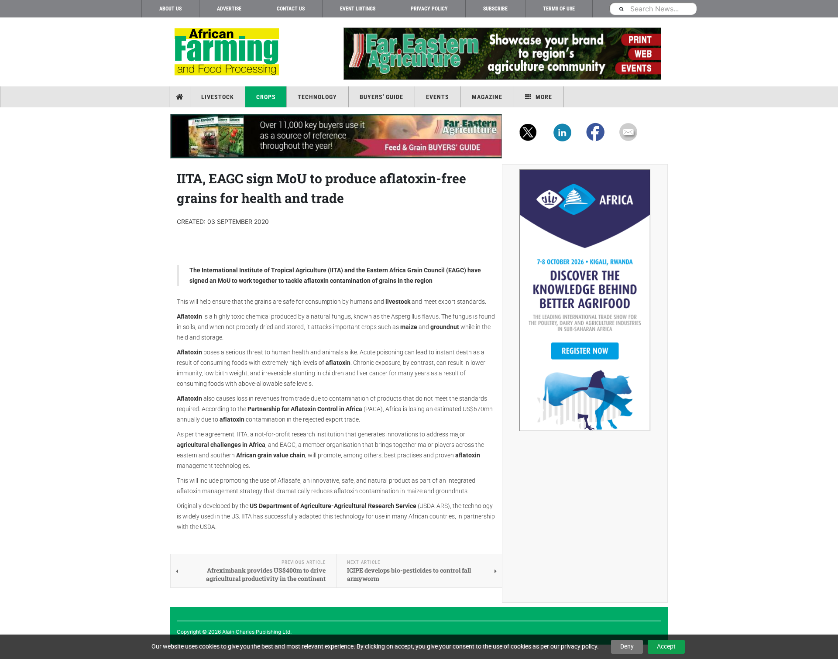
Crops (266, 96)
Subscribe (495, 9)
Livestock (217, 96)
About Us (170, 9)
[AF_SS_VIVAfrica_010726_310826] (584, 300)
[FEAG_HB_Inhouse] (336, 136)
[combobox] (653, 8)
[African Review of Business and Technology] (228, 52)
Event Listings (357, 9)
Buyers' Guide (381, 96)
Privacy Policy (429, 9)
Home (180, 96)
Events (437, 96)
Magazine (487, 96)
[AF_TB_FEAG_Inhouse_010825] (502, 53)
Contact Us (291, 9)
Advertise (229, 9)
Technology (317, 96)
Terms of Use (559, 9)
